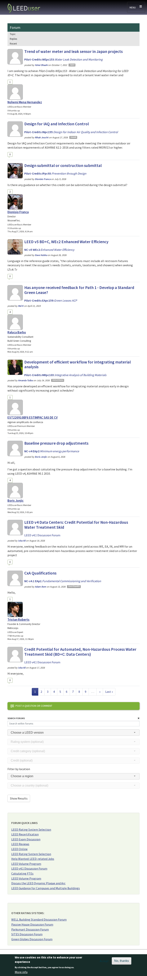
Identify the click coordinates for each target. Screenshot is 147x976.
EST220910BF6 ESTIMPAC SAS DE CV (32, 417)
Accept (104, 961)
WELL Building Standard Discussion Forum (39, 919)
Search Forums (16, 718)
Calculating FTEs (22, 873)
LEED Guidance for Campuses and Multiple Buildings (45, 888)
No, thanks (121, 960)
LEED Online (19, 849)
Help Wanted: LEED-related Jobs (32, 859)
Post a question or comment (34, 705)
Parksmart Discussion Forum (30, 929)
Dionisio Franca (18, 212)
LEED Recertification (25, 834)
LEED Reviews (20, 844)
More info (21, 972)
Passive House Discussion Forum (32, 924)
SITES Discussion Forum (26, 934)
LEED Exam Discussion (25, 839)
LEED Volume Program (26, 864)
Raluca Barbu (16, 332)
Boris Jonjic (15, 501)
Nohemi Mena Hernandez (24, 102)
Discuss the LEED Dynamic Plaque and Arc (38, 883)
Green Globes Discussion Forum (31, 939)
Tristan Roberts (18, 619)
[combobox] (73, 732)
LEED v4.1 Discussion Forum (29, 868)
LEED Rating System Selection (31, 829)
